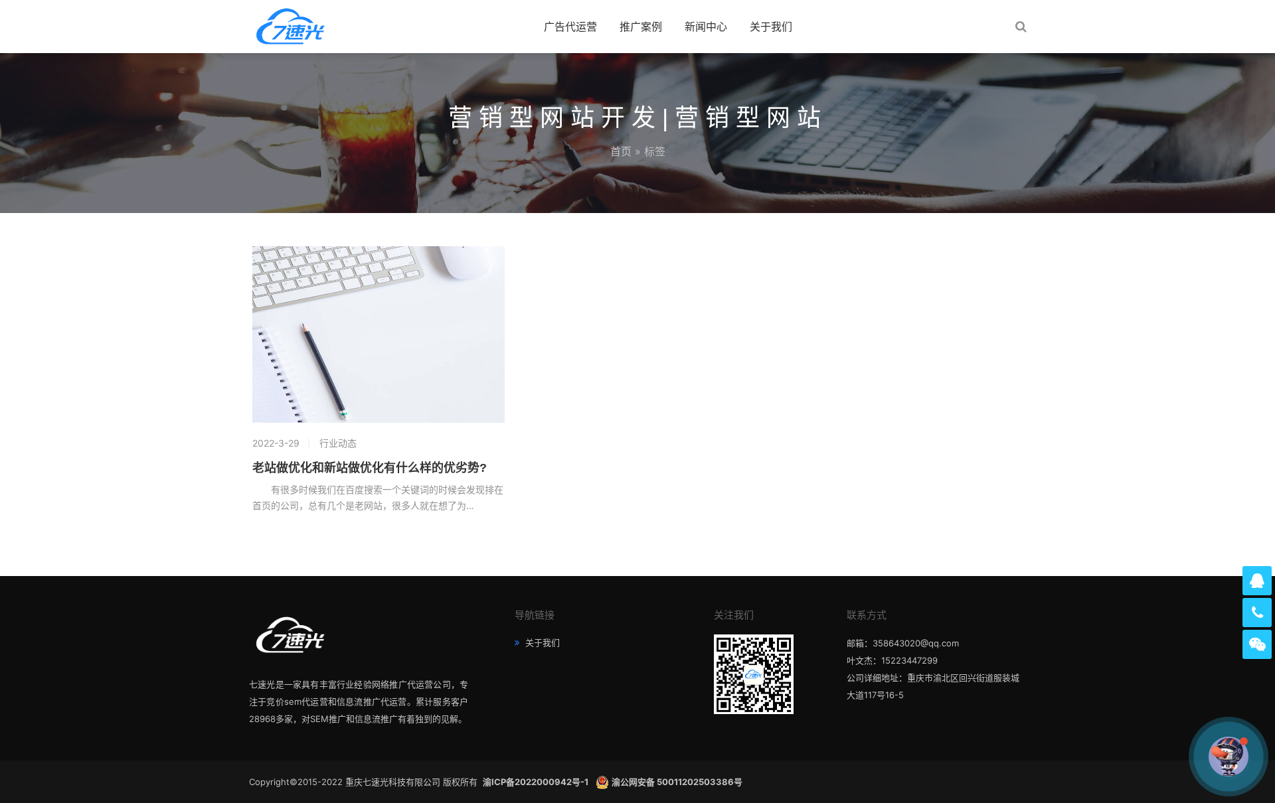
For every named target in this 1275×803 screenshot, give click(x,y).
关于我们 (771, 26)
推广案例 (641, 26)
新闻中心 (706, 26)
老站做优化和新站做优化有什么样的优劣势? (369, 468)
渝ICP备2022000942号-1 (536, 781)
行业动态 (338, 443)
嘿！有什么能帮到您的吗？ (1153, 756)
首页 (621, 151)
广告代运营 (570, 26)
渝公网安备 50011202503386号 (677, 781)
